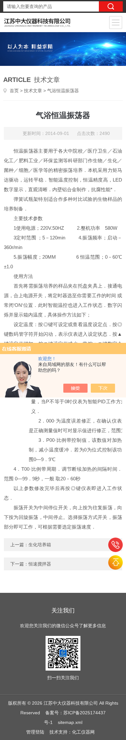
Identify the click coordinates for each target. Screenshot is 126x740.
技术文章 (33, 90)
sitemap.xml (70, 722)
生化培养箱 (39, 544)
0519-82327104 (115, 545)
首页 (14, 90)
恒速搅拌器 (39, 563)
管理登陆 (35, 732)
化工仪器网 (83, 732)
